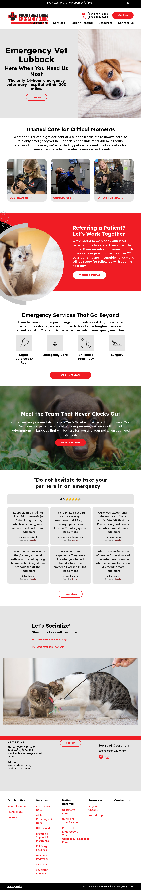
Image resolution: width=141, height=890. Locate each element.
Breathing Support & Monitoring (42, 837)
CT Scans (41, 864)
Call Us (123, 15)
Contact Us (122, 800)
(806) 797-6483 (26, 747)
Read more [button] (28, 532)
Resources (95, 800)
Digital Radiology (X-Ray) (44, 819)
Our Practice (19, 198)
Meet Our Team (70, 442)
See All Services (70, 375)
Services (42, 800)
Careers (12, 817)
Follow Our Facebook (47, 639)
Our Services (62, 198)
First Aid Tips (96, 815)
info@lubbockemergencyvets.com (24, 755)
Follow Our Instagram (48, 646)
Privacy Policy (14, 886)
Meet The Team (16, 806)
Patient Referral (108, 198)
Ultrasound (43, 828)
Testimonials (15, 811)
